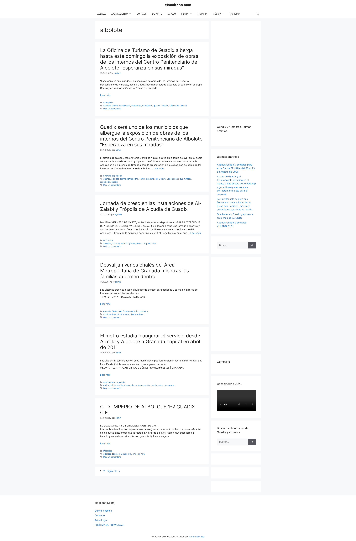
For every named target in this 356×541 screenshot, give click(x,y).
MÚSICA (217, 14)
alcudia (124, 243)
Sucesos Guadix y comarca (135, 311)
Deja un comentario (112, 108)
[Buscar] (252, 245)
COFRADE (142, 14)
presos (139, 243)
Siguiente (113, 471)
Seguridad (117, 311)
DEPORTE (157, 14)
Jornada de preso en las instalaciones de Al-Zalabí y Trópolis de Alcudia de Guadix (151, 206)
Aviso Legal (101, 520)
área (114, 314)
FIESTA (184, 14)
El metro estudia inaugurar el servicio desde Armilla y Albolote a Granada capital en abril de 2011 (150, 341)
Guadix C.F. (126, 454)
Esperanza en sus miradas (179, 179)
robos (140, 314)
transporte (169, 385)
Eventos (107, 176)
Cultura (162, 179)
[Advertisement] (238, 68)
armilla (120, 385)
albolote (107, 105)
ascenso (116, 454)
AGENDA (101, 14)
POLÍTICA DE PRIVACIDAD (109, 524)
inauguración (144, 385)
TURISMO (235, 14)
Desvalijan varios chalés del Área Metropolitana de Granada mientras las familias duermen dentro (144, 270)
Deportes (107, 451)
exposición (108, 102)
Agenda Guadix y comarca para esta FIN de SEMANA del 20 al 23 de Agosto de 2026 (236, 168)
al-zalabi (107, 243)
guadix (157, 105)
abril (105, 385)
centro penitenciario (121, 105)
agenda (106, 179)
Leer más (105, 95)
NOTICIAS (108, 240)
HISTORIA (202, 14)
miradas (164, 105)
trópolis (147, 243)
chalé (119, 314)
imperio (136, 454)
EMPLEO (171, 14)
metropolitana (129, 314)
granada (107, 311)
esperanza (136, 105)
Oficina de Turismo (178, 105)
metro (160, 385)
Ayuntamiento (109, 382)
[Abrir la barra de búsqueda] (257, 14)
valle (154, 243)
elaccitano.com (178, 5)
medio (154, 385)
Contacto (100, 515)
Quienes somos (103, 510)
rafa (143, 454)
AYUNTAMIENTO (119, 14)
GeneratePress (196, 536)
